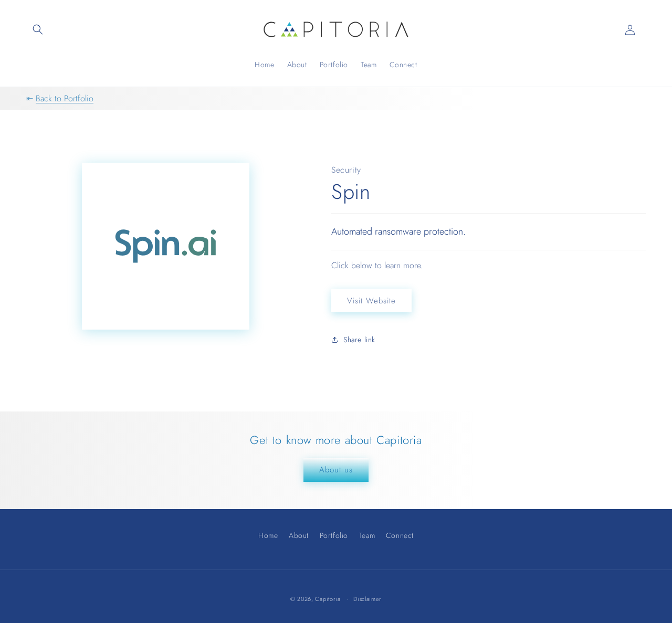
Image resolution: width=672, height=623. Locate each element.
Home (268, 537)
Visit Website (371, 301)
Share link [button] (359, 339)
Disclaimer (367, 599)
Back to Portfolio (64, 98)
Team (367, 535)
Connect (400, 535)
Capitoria (327, 599)
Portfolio (334, 535)
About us (336, 470)
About (299, 535)
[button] (37, 29)
